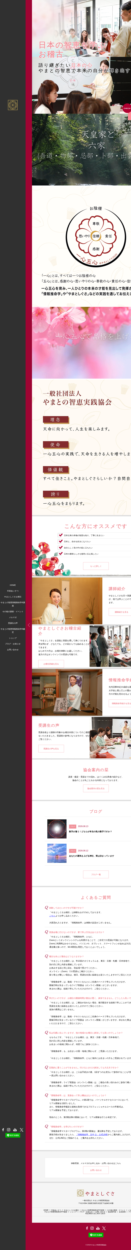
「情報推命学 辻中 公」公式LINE (92, 1134)
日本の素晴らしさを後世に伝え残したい (81, 554)
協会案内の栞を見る (96, 788)
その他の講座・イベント (12, 611)
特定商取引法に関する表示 (95, 1213)
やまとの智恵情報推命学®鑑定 (13, 630)
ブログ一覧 (96, 874)
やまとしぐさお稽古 (12, 597)
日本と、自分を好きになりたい (77, 541)
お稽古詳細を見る (51, 664)
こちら (52, 916)
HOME (13, 585)
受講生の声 (13, 623)
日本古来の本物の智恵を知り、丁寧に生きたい (84, 535)
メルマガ (13, 617)
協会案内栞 (112, 1212)
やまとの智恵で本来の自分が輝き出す (85, 70)
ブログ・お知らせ (12, 644)
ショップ (13, 638)
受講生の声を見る (51, 749)
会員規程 (122, 1212)
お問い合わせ (13, 650)
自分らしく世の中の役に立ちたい (78, 548)
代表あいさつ (13, 591)
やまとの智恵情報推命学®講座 (13, 604)
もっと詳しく (96, 566)
